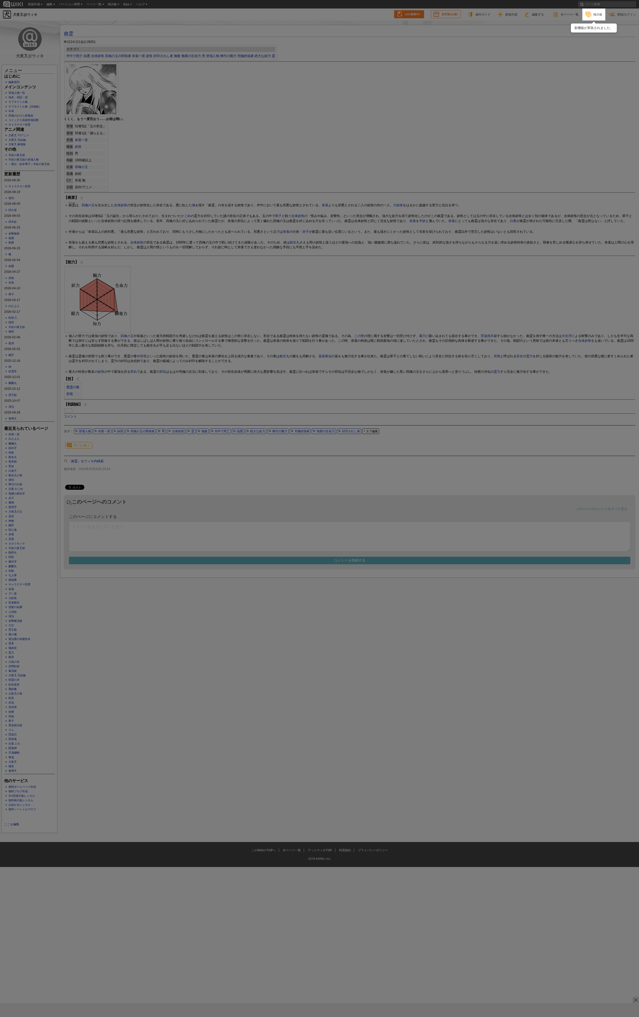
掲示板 (597, 14)
